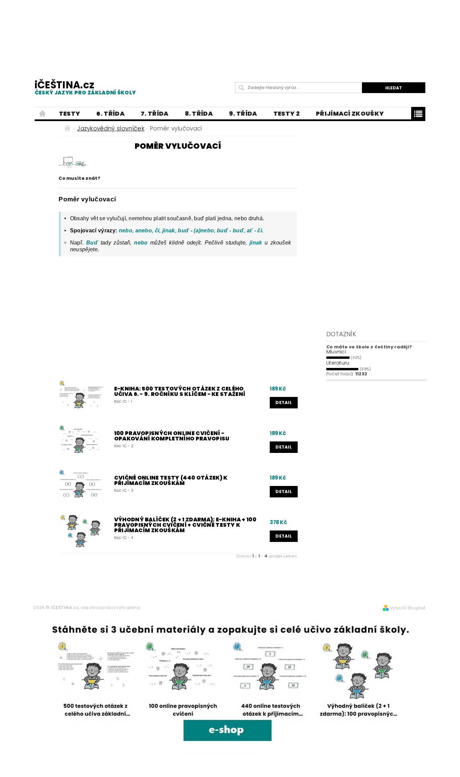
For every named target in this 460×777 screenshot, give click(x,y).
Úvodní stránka (43, 113)
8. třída (199, 113)
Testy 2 (286, 113)
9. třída (243, 113)
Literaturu (338, 362)
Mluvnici (336, 351)
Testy (69, 113)
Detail (283, 402)
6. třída (110, 113)
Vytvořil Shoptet (407, 608)
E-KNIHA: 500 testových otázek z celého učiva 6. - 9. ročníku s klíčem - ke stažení (179, 391)
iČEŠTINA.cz (85, 87)
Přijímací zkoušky (350, 113)
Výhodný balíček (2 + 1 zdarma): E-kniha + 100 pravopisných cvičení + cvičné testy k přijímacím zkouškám (185, 525)
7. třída (155, 113)
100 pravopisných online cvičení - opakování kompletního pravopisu (172, 436)
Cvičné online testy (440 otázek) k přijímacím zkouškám (171, 480)
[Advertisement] (230, 33)
